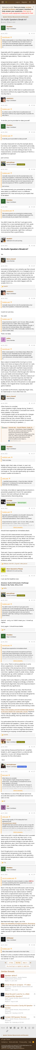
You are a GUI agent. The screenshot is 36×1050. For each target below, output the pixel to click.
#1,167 (33, 266)
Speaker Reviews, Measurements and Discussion (16, 978)
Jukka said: (5, 478)
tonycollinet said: (7, 210)
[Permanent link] (29, 249)
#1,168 (33, 298)
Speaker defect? (11, 975)
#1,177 (33, 771)
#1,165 (33, 207)
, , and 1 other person (15, 563)
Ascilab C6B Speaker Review (15, 1017)
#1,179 (33, 874)
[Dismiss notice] (33, 7)
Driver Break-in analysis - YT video (18, 985)
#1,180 (33, 945)
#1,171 (33, 453)
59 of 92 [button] (18, 963)
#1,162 (33, 105)
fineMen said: (6, 109)
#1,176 (33, 747)
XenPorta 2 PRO (5, 1048)
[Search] (34, 2)
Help (30, 1042)
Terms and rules (13, 1042)
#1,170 (33, 403)
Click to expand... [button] (18, 527)
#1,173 (33, 576)
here (28, 11)
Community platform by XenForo (16, 1045)
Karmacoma (8, 986)
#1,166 (33, 245)
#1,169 (33, 345)
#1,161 (33, 33)
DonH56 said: (6, 37)
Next (24, 963)
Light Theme (6, 1039)
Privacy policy (23, 1042)
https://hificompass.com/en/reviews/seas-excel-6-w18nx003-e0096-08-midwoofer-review (17, 710)
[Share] (29, 33)
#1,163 (33, 132)
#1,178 (33, 813)
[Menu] (2, 2)
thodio (6, 998)
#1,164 (33, 169)
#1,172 (33, 508)
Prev (11, 963)
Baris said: (5, 775)
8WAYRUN (21, 1048)
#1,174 (33, 600)
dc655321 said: (6, 136)
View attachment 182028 (9, 823)
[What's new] (30, 2)
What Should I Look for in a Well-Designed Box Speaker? (17, 995)
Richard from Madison (11, 977)
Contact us (4, 1042)
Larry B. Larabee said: (8, 878)
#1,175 (33, 642)
